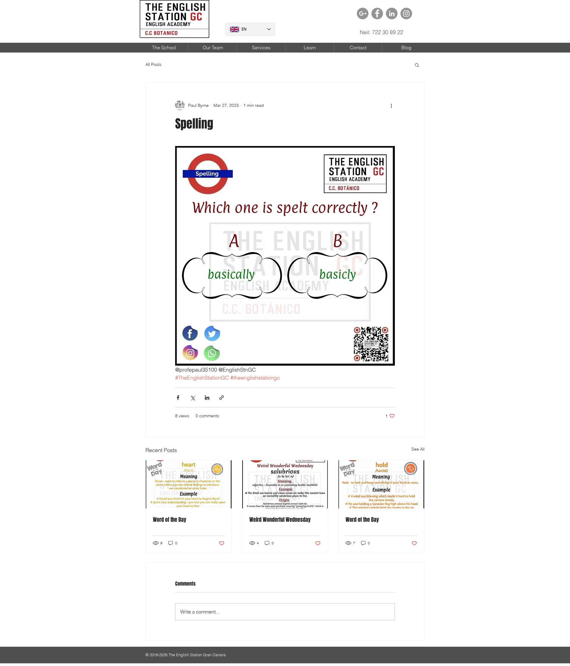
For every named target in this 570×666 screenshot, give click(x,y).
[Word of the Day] (189, 484)
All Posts (153, 64)
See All (418, 449)
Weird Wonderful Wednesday (280, 520)
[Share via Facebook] (178, 397)
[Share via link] (221, 397)
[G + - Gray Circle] (362, 13)
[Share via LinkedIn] (207, 397)
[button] (417, 64)
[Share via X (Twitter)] (192, 397)
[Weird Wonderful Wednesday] (285, 484)
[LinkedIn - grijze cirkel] (392, 13)
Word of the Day (169, 520)
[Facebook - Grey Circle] (377, 13)
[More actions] (391, 105)
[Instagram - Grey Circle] (406, 13)
